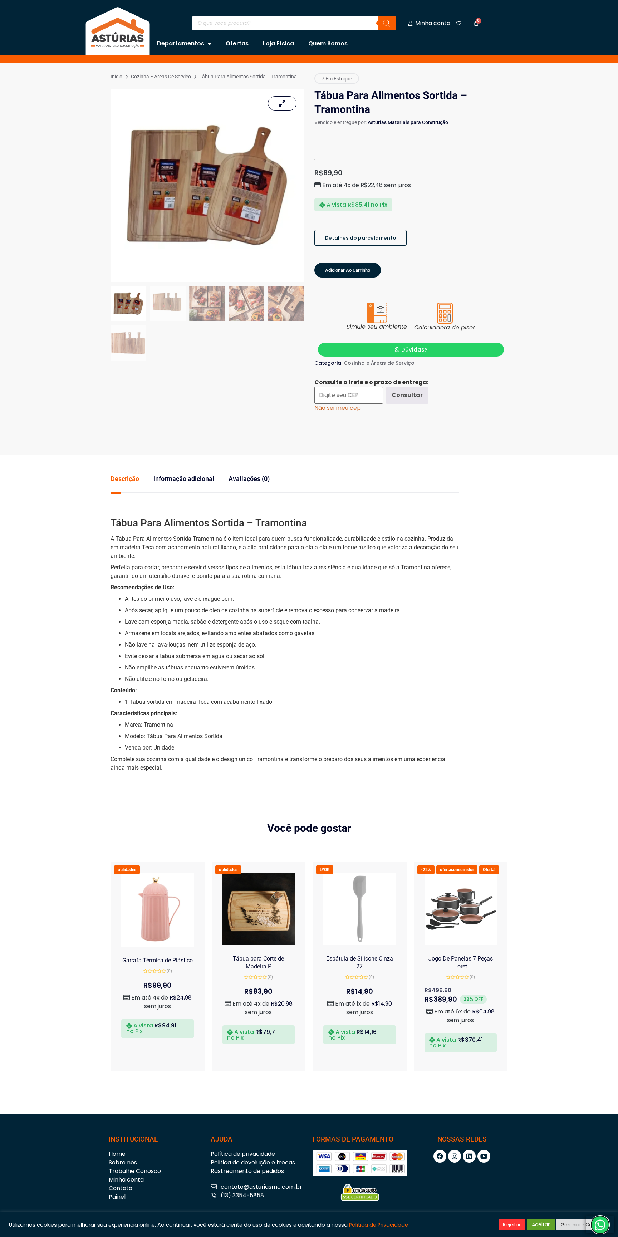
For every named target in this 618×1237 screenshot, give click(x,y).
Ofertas (237, 43)
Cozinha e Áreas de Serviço (161, 76)
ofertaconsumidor (457, 869)
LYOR (325, 869)
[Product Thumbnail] (282, 103)
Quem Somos (328, 43)
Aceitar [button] (541, 1224)
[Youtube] (483, 1156)
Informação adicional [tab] (183, 478)
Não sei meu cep (337, 408)
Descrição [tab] (125, 478)
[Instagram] (454, 1156)
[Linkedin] (469, 1156)
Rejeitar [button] (512, 1224)
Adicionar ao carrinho (347, 270)
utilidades (127, 869)
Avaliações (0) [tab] (249, 478)
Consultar (407, 395)
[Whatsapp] (600, 1224)
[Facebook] (439, 1156)
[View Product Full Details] (157, 945)
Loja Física (278, 43)
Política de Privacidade (378, 1224)
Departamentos (180, 43)
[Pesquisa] (387, 23)
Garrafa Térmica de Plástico (157, 960)
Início (116, 76)
